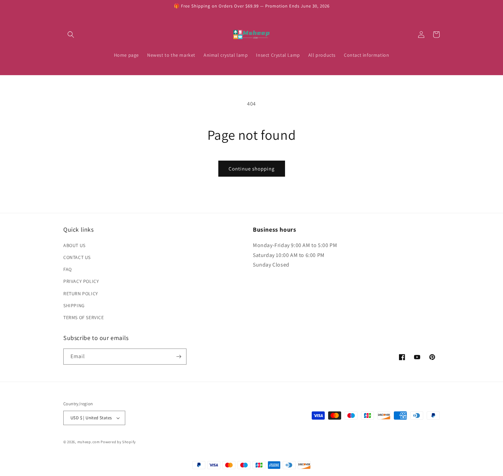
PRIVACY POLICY (81, 281)
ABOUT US (74, 245)
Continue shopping (252, 168)
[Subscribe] (178, 357)
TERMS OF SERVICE (83, 317)
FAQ (67, 269)
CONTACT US (77, 257)
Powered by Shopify (118, 441)
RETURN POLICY (80, 293)
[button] (70, 34)
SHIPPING (74, 305)
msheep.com (88, 441)
